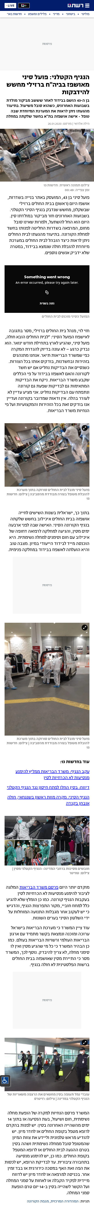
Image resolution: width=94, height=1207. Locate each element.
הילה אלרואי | (80, 124)
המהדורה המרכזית (64, 1201)
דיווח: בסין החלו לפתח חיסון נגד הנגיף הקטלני (48, 787)
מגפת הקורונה (38, 1201)
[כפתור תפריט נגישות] (5, 1080)
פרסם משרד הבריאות (38, 887)
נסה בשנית (47, 304)
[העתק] (47, 292)
